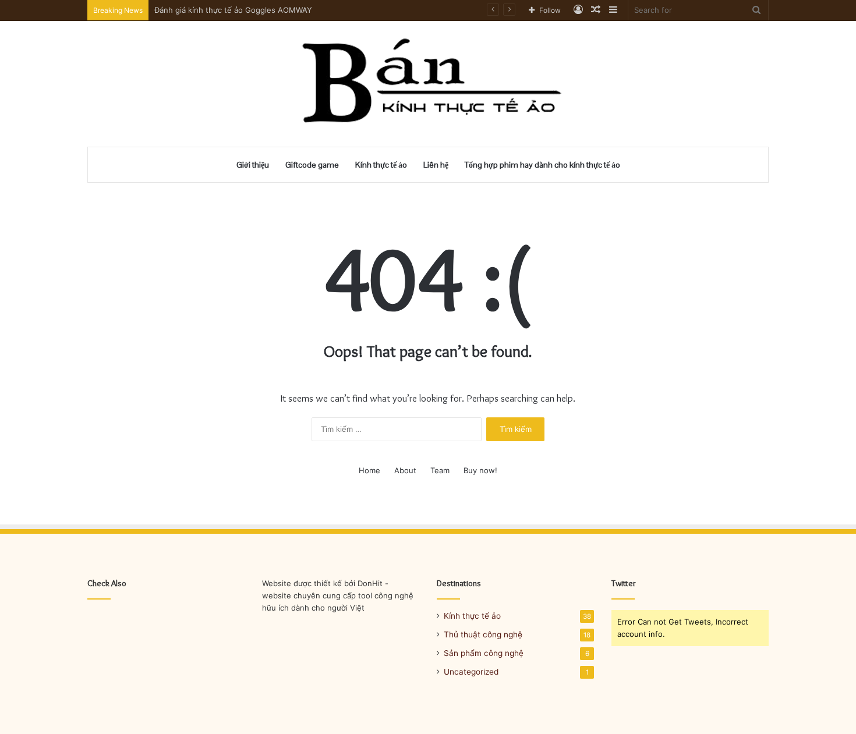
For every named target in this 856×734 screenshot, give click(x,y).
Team (440, 470)
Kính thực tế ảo (381, 164)
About (405, 470)
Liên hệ (435, 164)
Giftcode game (312, 164)
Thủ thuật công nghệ (483, 634)
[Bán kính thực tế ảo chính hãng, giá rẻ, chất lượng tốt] (428, 83)
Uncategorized (471, 671)
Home (369, 470)
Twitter (623, 583)
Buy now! (480, 470)
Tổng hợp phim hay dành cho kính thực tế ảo (542, 164)
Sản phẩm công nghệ (483, 653)
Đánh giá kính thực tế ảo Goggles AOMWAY (233, 10)
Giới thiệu (252, 164)
